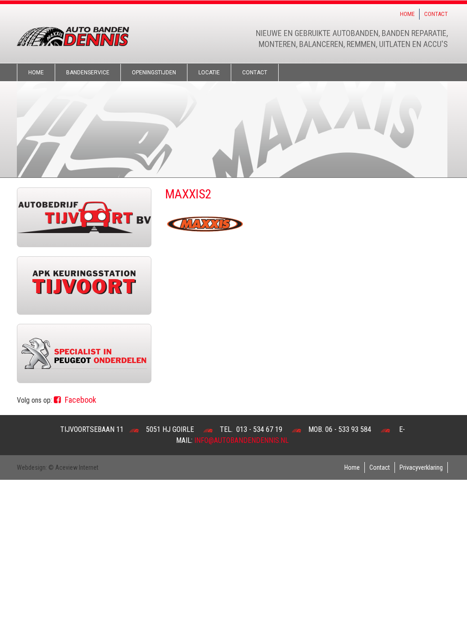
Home (407, 13)
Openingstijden (154, 72)
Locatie (209, 72)
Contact (436, 13)
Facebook (79, 400)
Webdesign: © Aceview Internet (58, 467)
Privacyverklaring (421, 467)
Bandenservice (87, 72)
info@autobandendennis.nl (241, 440)
